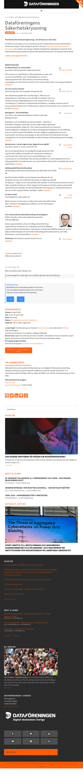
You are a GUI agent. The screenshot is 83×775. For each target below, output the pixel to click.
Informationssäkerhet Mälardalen (18, 365)
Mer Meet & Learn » (12, 636)
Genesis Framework (39, 763)
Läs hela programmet (13, 253)
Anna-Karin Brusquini (13, 385)
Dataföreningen (41, 4)
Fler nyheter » (10, 599)
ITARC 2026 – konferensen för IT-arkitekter (26, 495)
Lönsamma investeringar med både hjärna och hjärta (23, 589)
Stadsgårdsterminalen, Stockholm (24, 320)
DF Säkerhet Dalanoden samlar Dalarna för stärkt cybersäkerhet (27, 579)
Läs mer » (8, 84)
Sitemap (74, 763)
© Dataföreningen (11, 763)
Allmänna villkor (60, 763)
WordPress (27, 763)
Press (69, 763)
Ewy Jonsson (10, 382)
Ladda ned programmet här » (16, 55)
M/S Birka (65, 328)
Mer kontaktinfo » (12, 706)
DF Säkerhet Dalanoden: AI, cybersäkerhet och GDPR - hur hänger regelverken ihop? (38, 479)
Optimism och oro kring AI (14, 594)
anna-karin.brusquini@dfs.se (32, 343)
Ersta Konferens (43, 328)
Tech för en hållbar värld (13, 584)
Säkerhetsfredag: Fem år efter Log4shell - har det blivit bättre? (37, 487)
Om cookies (50, 763)
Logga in (41, 766)
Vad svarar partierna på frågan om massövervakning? (35, 456)
